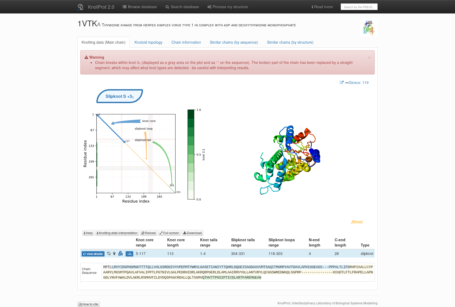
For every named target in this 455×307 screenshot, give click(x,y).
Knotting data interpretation (117, 232)
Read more (323, 6)
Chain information (186, 42)
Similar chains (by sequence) (234, 42)
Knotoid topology (148, 42)
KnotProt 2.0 (101, 6)
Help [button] (89, 232)
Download (194, 232)
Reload (150, 232)
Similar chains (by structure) (290, 42)
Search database (184, 6)
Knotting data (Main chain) (104, 42)
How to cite (90, 304)
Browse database (142, 6)
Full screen (170, 232)
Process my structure (230, 6)
